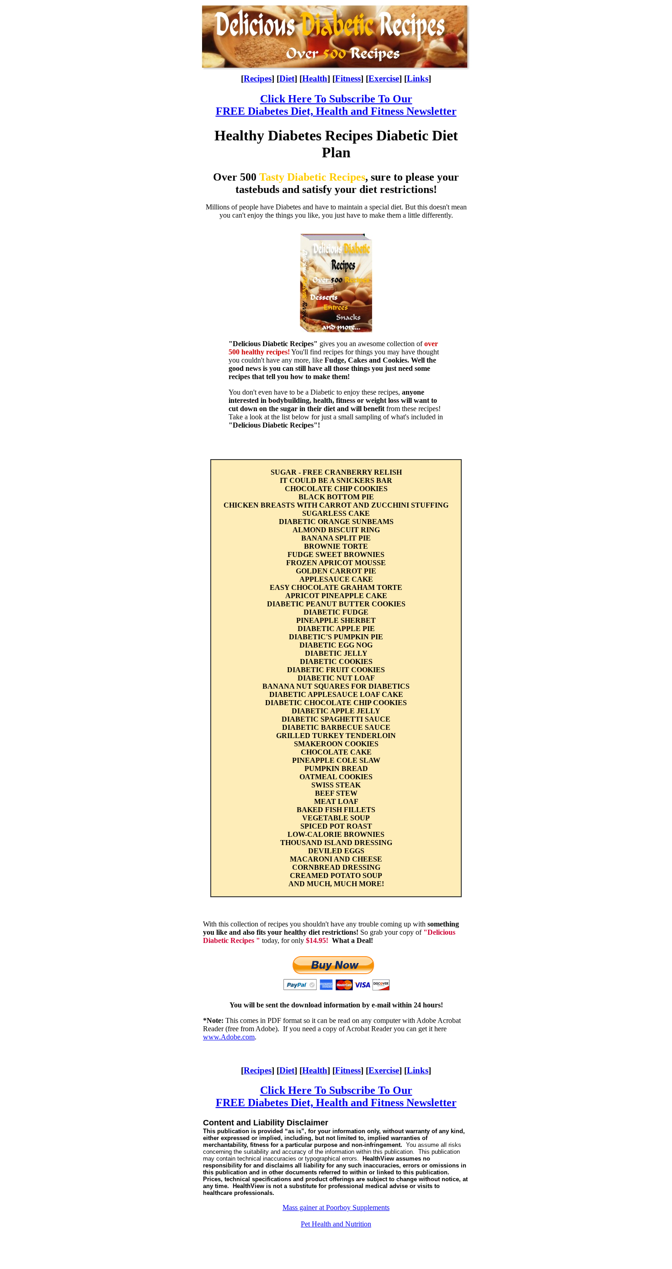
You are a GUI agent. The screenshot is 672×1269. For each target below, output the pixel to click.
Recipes (258, 78)
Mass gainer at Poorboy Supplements (336, 1207)
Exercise (383, 78)
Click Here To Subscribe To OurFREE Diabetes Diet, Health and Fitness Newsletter (336, 105)
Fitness (348, 78)
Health (314, 78)
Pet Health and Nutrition (336, 1224)
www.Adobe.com (229, 1037)
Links (417, 78)
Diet (286, 78)
